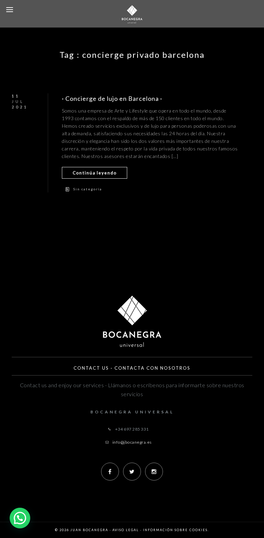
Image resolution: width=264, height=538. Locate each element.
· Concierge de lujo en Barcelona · (112, 98)
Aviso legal (125, 530)
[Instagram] (154, 471)
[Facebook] (110, 471)
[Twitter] (132, 471)
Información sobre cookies (175, 530)
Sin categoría (87, 189)
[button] (20, 518)
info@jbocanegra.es (132, 442)
